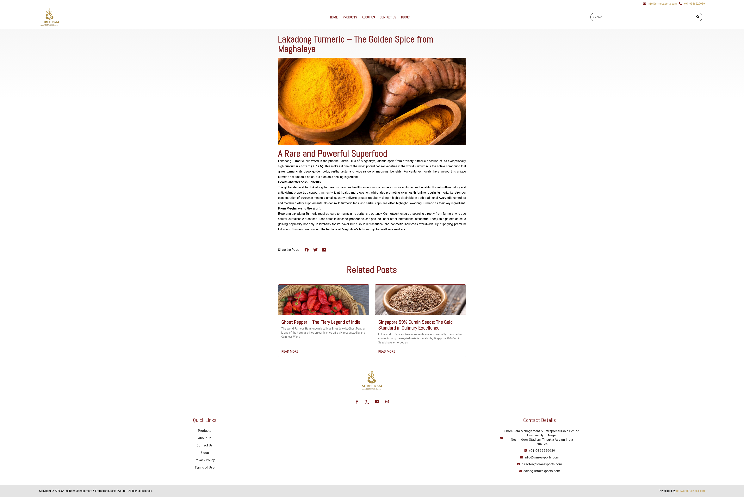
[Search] (698, 17)
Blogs (405, 17)
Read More (289, 351)
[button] (307, 250)
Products (350, 17)
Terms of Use (204, 467)
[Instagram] (387, 402)
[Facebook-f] (357, 402)
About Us (368, 17)
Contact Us (388, 17)
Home (334, 17)
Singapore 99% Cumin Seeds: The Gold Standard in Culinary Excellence (415, 325)
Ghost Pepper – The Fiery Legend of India (320, 322)
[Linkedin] (377, 402)
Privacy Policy (205, 460)
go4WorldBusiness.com (690, 490)
